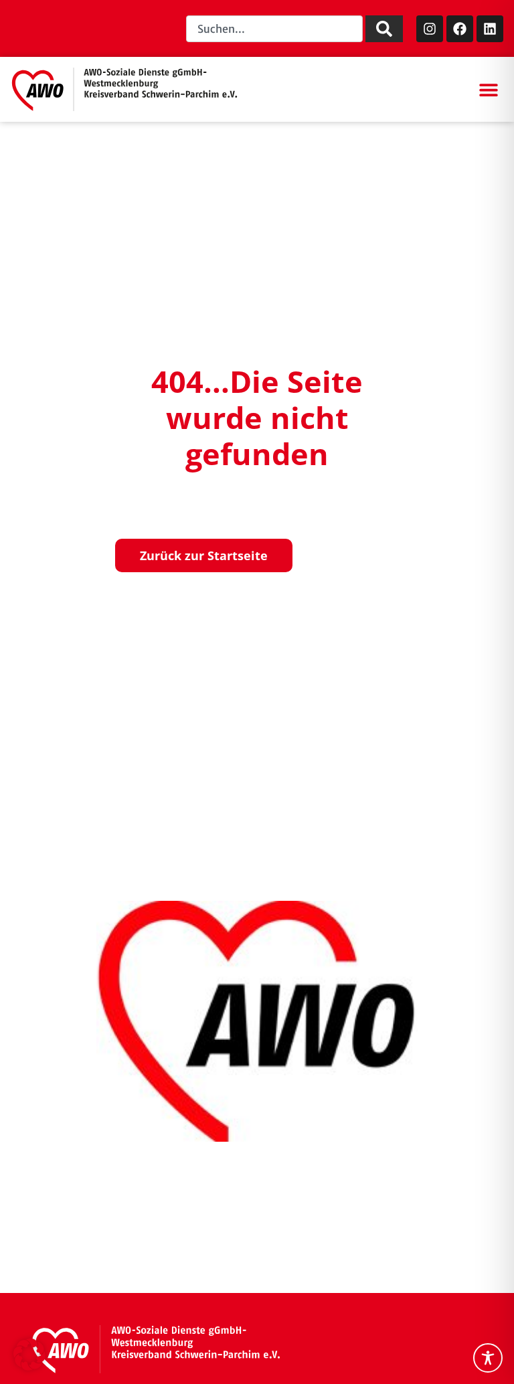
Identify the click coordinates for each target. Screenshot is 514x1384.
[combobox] (274, 28)
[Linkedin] (490, 28)
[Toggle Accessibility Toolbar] (488, 1358)
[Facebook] (459, 28)
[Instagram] (429, 28)
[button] (488, 89)
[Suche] (384, 28)
